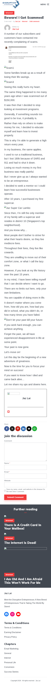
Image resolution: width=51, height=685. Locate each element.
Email (7, 472)
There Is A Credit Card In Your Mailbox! (22, 526)
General (7, 653)
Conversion (9, 667)
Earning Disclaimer (12, 632)
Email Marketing (11, 649)
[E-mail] (8, 411)
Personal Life (10, 662)
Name (7, 463)
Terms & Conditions (12, 628)
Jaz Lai (17, 21)
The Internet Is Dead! (20, 543)
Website (7, 481)
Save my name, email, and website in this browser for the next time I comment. (25, 490)
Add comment (34, 21)
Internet (9, 13)
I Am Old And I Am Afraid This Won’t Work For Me (23, 581)
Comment (8, 441)
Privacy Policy (10, 637)
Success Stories (11, 672)
